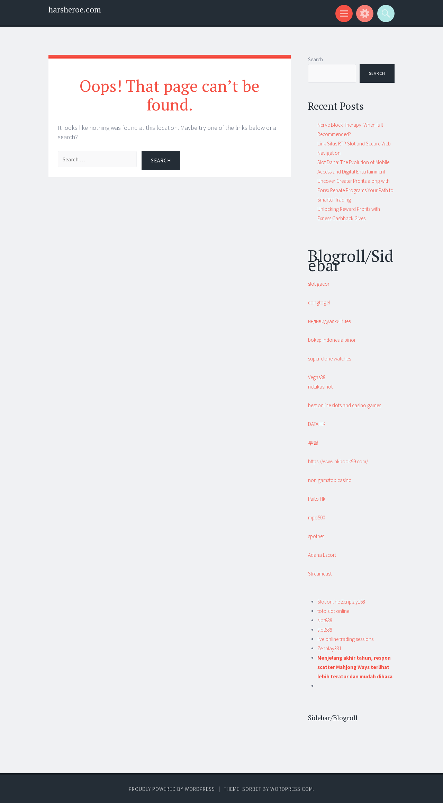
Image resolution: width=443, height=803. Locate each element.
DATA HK (316, 424)
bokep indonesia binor (332, 340)
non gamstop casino (330, 480)
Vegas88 (316, 377)
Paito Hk (316, 499)
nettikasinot (320, 386)
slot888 (324, 620)
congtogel (319, 302)
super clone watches (329, 358)
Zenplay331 (329, 648)
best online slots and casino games (344, 405)
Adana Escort (322, 555)
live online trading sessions (345, 639)
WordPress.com (291, 789)
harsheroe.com (74, 9)
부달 (313, 442)
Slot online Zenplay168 (341, 601)
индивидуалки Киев (329, 321)
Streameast (320, 573)
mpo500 (316, 517)
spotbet (316, 536)
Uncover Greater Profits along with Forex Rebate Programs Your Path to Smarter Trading (355, 190)
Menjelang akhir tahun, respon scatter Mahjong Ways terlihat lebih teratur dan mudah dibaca (354, 667)
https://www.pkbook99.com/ (338, 461)
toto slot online (333, 611)
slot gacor (318, 283)
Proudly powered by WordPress (172, 789)
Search (315, 59)
